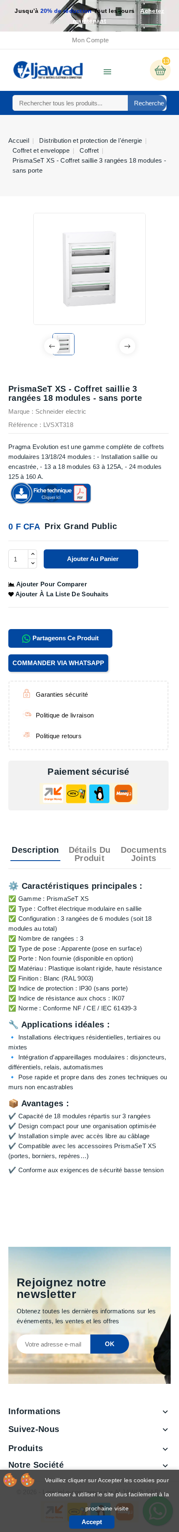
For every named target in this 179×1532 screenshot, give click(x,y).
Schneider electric (60, 411)
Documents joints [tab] (144, 854)
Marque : (20, 411)
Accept (92, 1521)
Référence (23, 424)
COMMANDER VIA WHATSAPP (58, 662)
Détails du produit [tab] (90, 854)
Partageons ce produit (65, 638)
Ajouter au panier (92, 558)
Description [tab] (35, 849)
